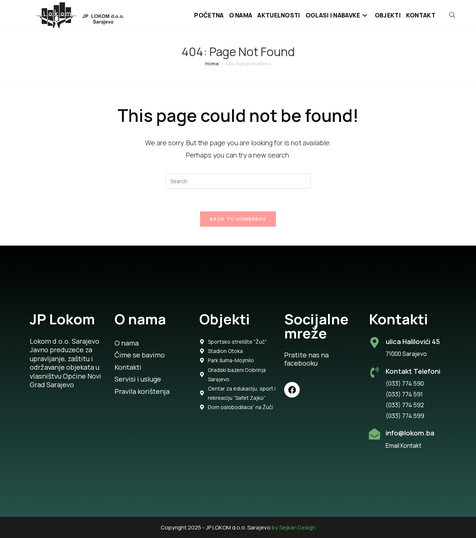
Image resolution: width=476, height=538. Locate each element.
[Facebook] (292, 390)
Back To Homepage (238, 218)
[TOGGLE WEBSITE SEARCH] (448, 15)
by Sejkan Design (294, 527)
